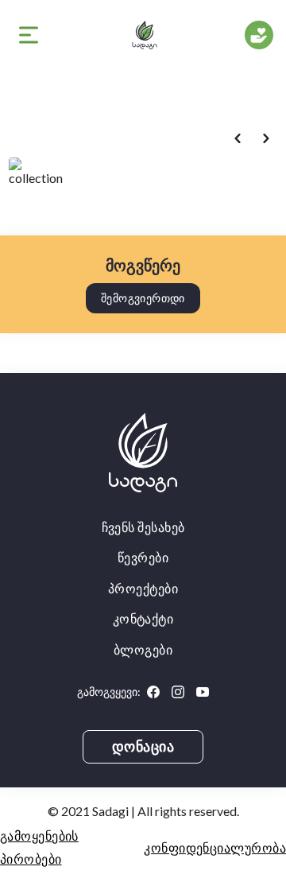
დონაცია (143, 746)
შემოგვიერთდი (143, 298)
